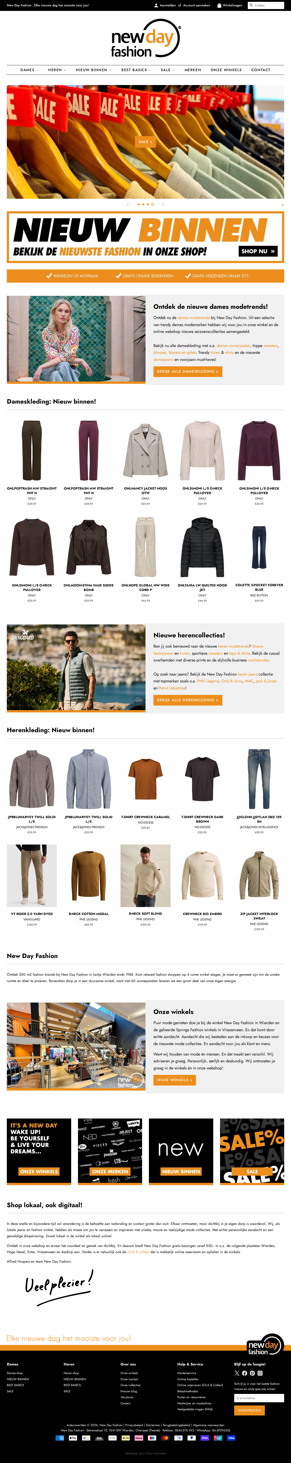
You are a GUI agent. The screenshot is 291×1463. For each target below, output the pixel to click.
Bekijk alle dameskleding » (222, 156)
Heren (56, 70)
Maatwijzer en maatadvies (194, 1403)
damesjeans (163, 359)
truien (215, 352)
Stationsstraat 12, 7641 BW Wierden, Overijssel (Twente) (123, 1430)
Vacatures (126, 1397)
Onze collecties (130, 1385)
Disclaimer (153, 1425)
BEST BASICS (134, 70)
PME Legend (208, 681)
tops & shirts (239, 653)
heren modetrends (233, 646)
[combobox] (266, 5)
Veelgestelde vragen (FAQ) (195, 1409)
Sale (166, 70)
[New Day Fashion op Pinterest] (252, 1375)
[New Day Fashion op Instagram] (260, 1375)
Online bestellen (187, 1379)
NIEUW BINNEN (18, 1379)
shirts (229, 352)
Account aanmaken (196, 5)
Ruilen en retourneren (191, 1397)
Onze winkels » (174, 1080)
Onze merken (129, 1379)
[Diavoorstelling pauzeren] (283, 204)
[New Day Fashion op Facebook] (244, 1375)
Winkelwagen (232, 5)
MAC (249, 681)
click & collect (138, 1251)
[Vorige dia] (128, 204)
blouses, (160, 352)
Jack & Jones (266, 681)
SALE (10, 1391)
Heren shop (71, 1373)
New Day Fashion (111, 1425)
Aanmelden (168, 5)
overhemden (258, 660)
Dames (28, 70)
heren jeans (247, 674)
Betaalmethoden (187, 1391)
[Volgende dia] (163, 204)
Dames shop (15, 1373)
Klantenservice (186, 1373)
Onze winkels (226, 70)
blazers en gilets (182, 352)
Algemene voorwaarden (208, 1425)
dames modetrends (194, 318)
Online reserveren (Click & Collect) (200, 1385)
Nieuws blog (128, 1391)
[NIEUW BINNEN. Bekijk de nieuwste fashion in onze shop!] (145, 261)
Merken (193, 70)
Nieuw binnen (92, 70)
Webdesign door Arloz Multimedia (145, 1453)
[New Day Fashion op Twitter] (237, 1375)
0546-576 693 (184, 1430)
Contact (261, 70)
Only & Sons (231, 681)
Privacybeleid (134, 1425)
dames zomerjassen (233, 346)
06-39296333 (221, 1430)
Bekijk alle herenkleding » (187, 700)
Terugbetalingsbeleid (176, 1425)
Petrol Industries (172, 688)
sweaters (270, 346)
